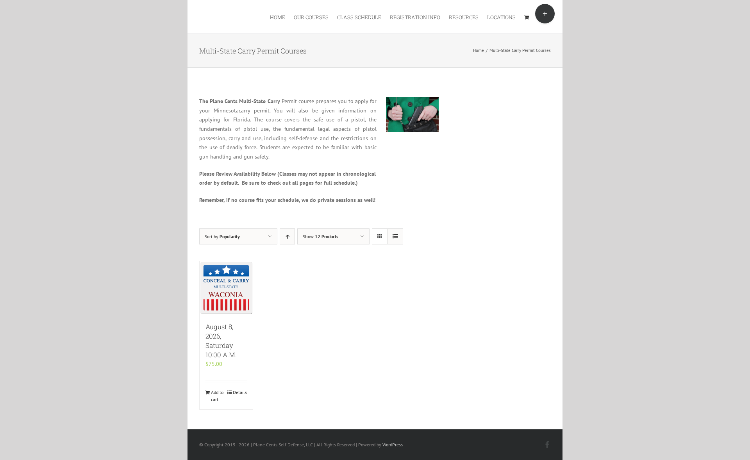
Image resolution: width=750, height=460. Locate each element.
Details (240, 392)
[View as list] (395, 236)
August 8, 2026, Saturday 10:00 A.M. (221, 340)
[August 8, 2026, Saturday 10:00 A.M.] (226, 287)
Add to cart (217, 395)
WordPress (392, 445)
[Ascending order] (287, 236)
